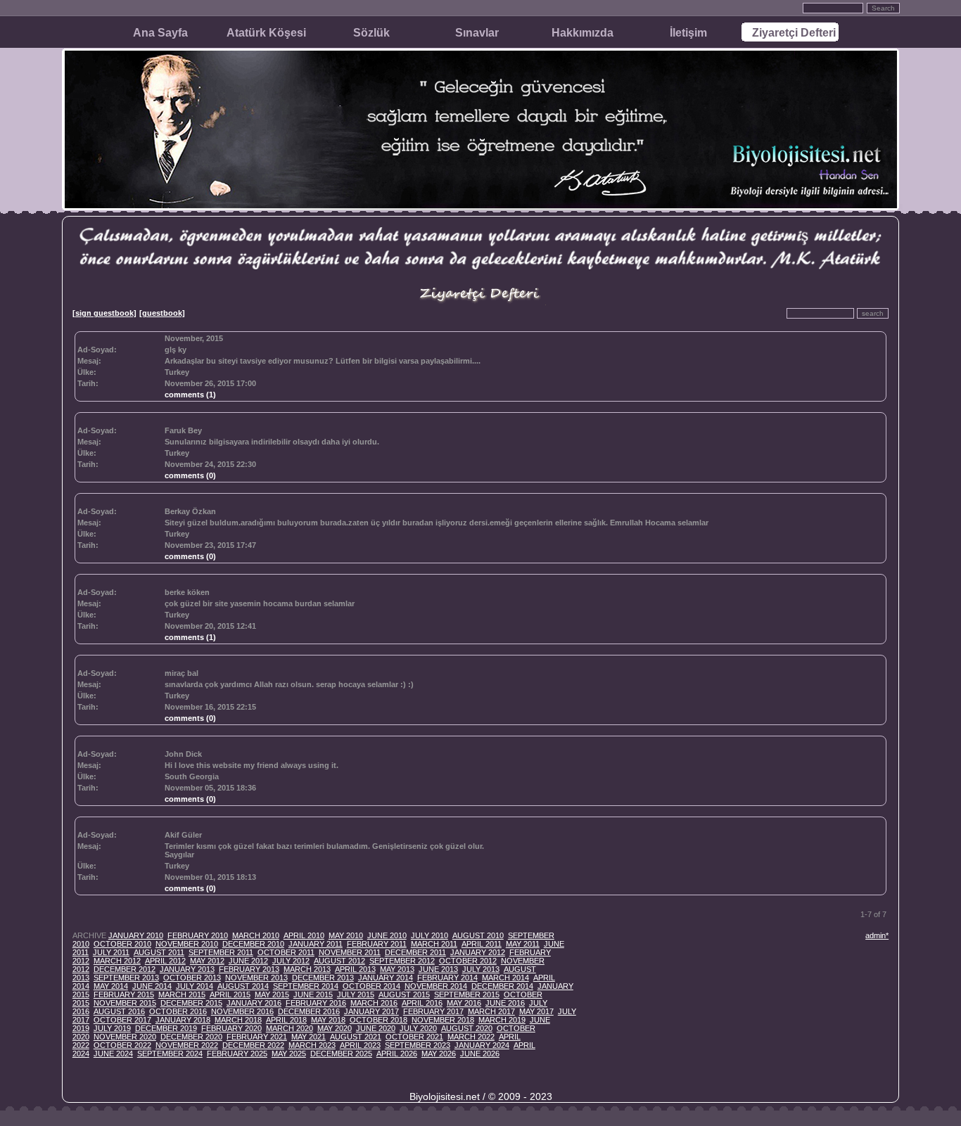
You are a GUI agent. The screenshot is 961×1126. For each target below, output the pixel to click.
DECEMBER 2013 (323, 977)
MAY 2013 (397, 969)
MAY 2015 (272, 994)
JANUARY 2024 (481, 1045)
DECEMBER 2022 (253, 1045)
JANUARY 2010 (135, 935)
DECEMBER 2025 (341, 1053)
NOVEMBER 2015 (125, 1003)
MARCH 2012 (117, 961)
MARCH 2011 (434, 944)
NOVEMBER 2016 (242, 1011)
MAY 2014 (111, 986)
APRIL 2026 (396, 1053)
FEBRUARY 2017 (433, 1011)
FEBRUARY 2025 (237, 1053)
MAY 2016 (464, 1003)
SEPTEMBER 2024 (170, 1053)
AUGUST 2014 (243, 986)
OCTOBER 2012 (468, 961)
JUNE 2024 (113, 1053)
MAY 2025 (289, 1053)
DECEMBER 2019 (166, 1028)
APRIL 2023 (360, 1045)
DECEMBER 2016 (309, 1011)
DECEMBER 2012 (124, 969)
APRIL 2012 (165, 961)
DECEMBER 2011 (415, 952)
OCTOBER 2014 (371, 986)
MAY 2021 (308, 1036)
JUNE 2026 (479, 1053)
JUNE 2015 (313, 994)
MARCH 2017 (491, 1011)
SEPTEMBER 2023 (417, 1045)
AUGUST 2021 (355, 1036)
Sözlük (371, 33)
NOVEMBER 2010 (186, 944)
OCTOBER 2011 (285, 952)
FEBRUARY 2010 (197, 935)
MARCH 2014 (505, 977)
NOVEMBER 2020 (125, 1036)
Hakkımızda (582, 33)
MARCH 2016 (373, 1003)
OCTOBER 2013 (192, 977)
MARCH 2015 (181, 994)
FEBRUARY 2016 (316, 1003)
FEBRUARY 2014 (447, 977)
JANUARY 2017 (371, 1011)
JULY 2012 (291, 961)
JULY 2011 (111, 952)
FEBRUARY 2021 (257, 1036)
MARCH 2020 (289, 1028)
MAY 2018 (328, 1020)
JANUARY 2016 (254, 1003)
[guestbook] (162, 313)
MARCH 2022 (471, 1036)
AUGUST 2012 (339, 961)
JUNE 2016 (505, 1003)
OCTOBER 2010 (122, 944)
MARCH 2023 (312, 1045)
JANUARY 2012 (477, 952)
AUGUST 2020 (466, 1028)
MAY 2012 (207, 961)
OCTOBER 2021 (414, 1036)
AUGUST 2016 (119, 1011)
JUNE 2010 (387, 935)
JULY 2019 (112, 1028)
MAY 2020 (334, 1028)
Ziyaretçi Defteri (794, 33)
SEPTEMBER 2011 (221, 952)
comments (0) (190, 475)
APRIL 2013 (355, 969)
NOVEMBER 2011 (350, 952)
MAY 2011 (523, 944)
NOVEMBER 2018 (443, 1020)
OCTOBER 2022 (122, 1045)
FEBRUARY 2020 (231, 1028)
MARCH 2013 (307, 969)
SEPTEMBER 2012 (402, 961)
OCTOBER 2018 (378, 1020)
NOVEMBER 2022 (186, 1045)
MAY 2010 (346, 935)
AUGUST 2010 (478, 935)
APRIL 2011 (482, 944)
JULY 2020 (418, 1028)
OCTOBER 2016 (178, 1011)
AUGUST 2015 (404, 994)
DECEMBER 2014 (502, 986)
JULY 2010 (429, 935)
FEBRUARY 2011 (377, 944)
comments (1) (190, 394)
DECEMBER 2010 (253, 944)
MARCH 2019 (502, 1020)
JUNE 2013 (438, 969)
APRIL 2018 (286, 1020)
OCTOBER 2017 (122, 1020)
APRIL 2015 (230, 994)
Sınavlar (477, 33)
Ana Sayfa (160, 33)
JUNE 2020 (375, 1028)
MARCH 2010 (255, 935)
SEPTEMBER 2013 (126, 977)
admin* (877, 935)
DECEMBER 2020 (191, 1036)
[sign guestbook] (104, 313)
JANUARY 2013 (187, 969)
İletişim (688, 33)
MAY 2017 (536, 1011)
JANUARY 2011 (315, 944)
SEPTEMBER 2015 (466, 994)
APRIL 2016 (422, 1003)
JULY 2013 (480, 969)
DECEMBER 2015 (191, 1003)
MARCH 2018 (238, 1020)
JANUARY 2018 (182, 1020)
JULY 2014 (194, 986)
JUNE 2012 (248, 961)
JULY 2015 (355, 994)
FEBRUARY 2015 (124, 994)
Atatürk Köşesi (266, 33)
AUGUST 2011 (159, 952)
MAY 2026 (438, 1053)
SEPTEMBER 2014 (305, 986)
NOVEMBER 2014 (436, 986)
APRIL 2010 (304, 935)
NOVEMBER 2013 (256, 977)
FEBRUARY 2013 (249, 969)
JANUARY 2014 (385, 977)
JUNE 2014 (152, 986)
